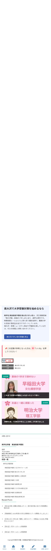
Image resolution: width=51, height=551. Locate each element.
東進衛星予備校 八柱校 (12, 480)
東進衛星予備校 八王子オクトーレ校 (16, 468)
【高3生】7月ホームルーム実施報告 (15, 532)
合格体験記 (33, 549)
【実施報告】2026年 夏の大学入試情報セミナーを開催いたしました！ (26, 513)
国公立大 (18, 368)
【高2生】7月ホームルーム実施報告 (15, 526)
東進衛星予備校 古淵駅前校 (13, 492)
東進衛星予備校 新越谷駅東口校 (15, 497)
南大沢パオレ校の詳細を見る (17, 337)
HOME (13, 549)
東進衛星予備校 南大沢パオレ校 (15, 472)
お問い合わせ (6, 436)
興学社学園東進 (8, 463)
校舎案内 (22, 549)
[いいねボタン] (4, 360)
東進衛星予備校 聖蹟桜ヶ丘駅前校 (15, 476)
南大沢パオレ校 (20, 365)
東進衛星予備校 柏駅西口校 (13, 484)
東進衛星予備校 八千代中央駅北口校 (16, 488)
